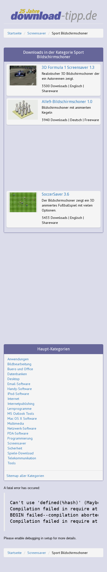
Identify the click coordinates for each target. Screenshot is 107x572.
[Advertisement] (53, 157)
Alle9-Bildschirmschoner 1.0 (67, 101)
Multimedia (15, 423)
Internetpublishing (20, 403)
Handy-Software (19, 389)
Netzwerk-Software (21, 428)
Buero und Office (20, 369)
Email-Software (18, 384)
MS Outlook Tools (20, 413)
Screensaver (36, 33)
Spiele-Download (20, 453)
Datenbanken (17, 374)
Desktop (13, 379)
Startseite (14, 33)
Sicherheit (14, 448)
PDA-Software (17, 433)
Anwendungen (18, 359)
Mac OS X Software (22, 418)
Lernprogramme (19, 408)
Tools (11, 463)
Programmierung (20, 438)
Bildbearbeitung (19, 364)
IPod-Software (18, 393)
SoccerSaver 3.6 (55, 194)
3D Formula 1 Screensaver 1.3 (68, 67)
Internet (13, 398)
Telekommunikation (21, 458)
